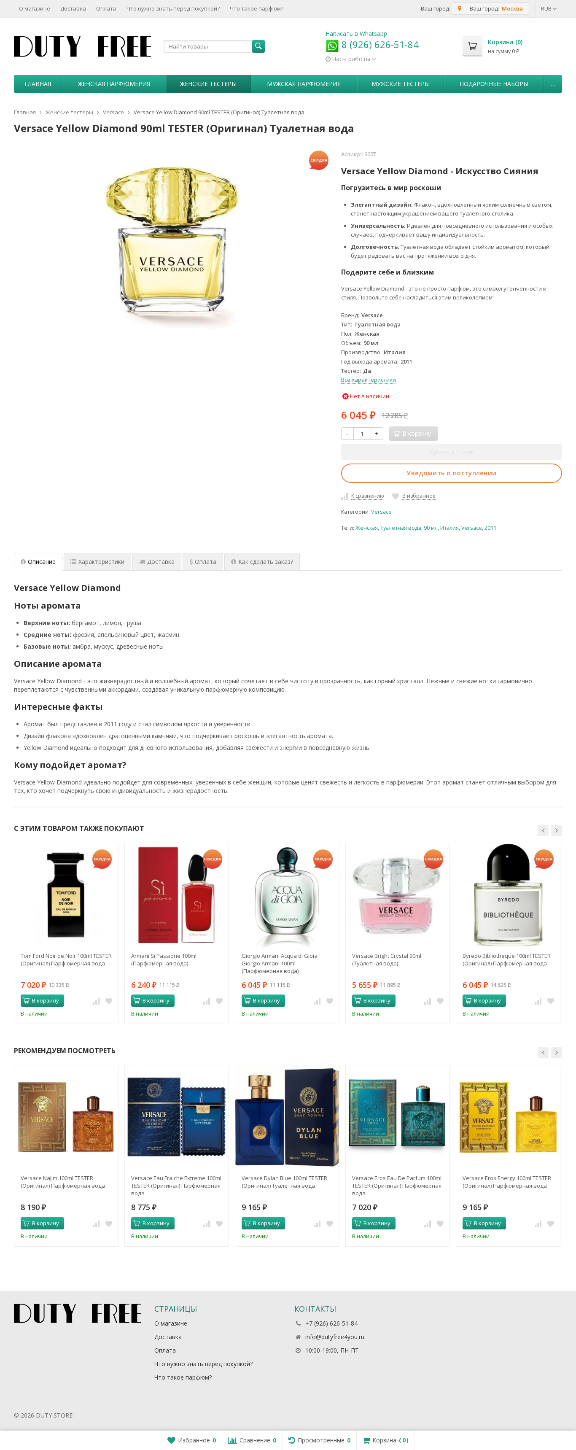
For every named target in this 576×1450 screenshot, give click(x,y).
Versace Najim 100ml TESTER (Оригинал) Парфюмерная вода (63, 1181)
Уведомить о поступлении (451, 473)
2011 (490, 527)
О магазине (34, 8)
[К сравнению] (96, 1000)
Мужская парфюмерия (304, 84)
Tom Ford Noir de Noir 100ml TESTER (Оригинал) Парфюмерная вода (66, 959)
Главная (37, 84)
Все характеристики (368, 379)
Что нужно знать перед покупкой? (173, 8)
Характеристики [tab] (101, 562)
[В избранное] (109, 1000)
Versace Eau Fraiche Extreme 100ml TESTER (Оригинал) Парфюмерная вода (176, 1185)
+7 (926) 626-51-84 (331, 1323)
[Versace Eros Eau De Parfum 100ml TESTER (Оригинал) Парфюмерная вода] (397, 1117)
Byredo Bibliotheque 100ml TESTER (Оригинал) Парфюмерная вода (507, 959)
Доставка (73, 8)
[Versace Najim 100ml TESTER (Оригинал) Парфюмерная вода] (66, 1117)
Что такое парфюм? (256, 8)
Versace (381, 511)
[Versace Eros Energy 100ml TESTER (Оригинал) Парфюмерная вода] (508, 1117)
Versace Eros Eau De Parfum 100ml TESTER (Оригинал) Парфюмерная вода (396, 1185)
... (553, 84)
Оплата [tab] (205, 562)
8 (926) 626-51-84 (379, 44)
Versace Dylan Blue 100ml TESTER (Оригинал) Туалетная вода (284, 1181)
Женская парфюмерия (114, 84)
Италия (449, 527)
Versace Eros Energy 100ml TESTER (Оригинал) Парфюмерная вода (507, 1181)
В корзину (45, 1000)
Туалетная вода (400, 527)
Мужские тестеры (400, 84)
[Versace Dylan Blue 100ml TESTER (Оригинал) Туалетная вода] (287, 1117)
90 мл (431, 527)
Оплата (106, 8)
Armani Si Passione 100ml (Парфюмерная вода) (163, 959)
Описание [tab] (42, 562)
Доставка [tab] (161, 562)
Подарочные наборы (494, 84)
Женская (366, 527)
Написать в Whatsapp (356, 34)
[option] (66, 933)
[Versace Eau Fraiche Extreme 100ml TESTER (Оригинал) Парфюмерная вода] (177, 1117)
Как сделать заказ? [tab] (265, 562)
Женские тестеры (208, 84)
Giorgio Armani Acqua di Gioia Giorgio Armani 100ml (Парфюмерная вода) (280, 963)
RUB (547, 8)
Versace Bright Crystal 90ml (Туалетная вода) (386, 959)
